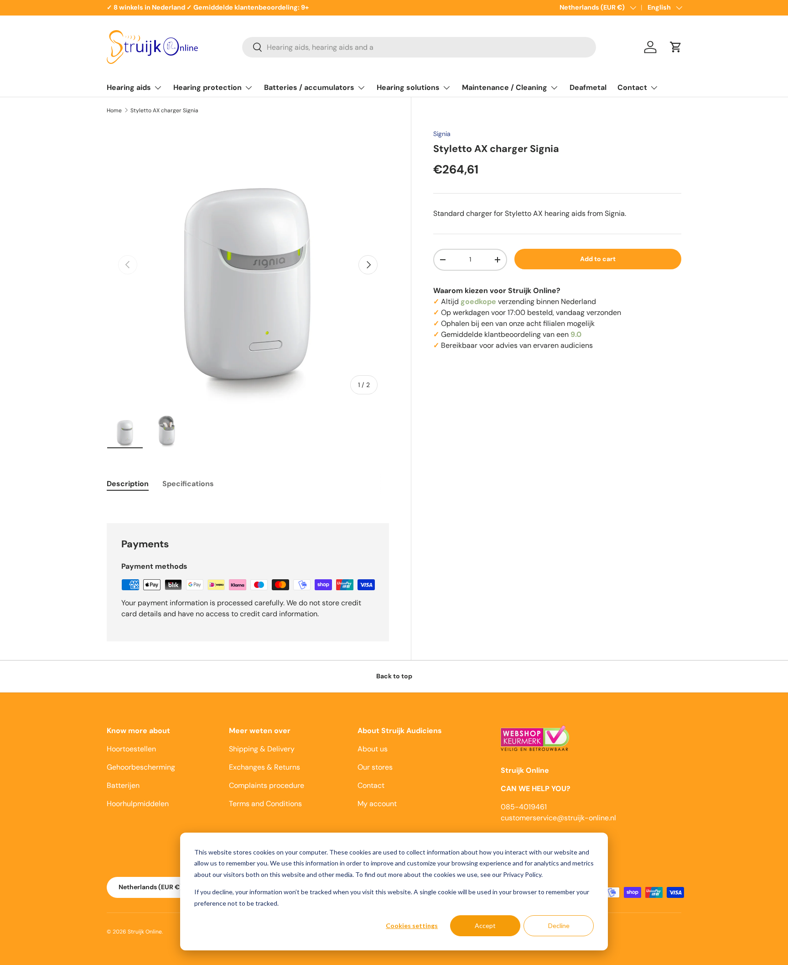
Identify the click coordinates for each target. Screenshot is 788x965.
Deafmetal (588, 87)
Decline (559, 925)
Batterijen (123, 785)
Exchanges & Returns (264, 767)
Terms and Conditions (265, 803)
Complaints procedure (266, 785)
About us (373, 749)
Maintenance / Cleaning (504, 87)
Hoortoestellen (131, 749)
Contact (632, 87)
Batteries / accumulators (309, 87)
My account (377, 803)
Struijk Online (145, 931)
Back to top (394, 676)
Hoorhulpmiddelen (138, 803)
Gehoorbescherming (141, 767)
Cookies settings (412, 925)
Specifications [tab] (188, 483)
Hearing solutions (408, 87)
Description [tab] (128, 483)
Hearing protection (207, 87)
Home (114, 110)
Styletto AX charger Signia (164, 110)
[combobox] (419, 47)
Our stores (375, 767)
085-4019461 (524, 807)
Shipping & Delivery (262, 749)
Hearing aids (129, 87)
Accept (485, 925)
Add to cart (598, 259)
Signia (442, 134)
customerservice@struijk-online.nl (558, 818)
